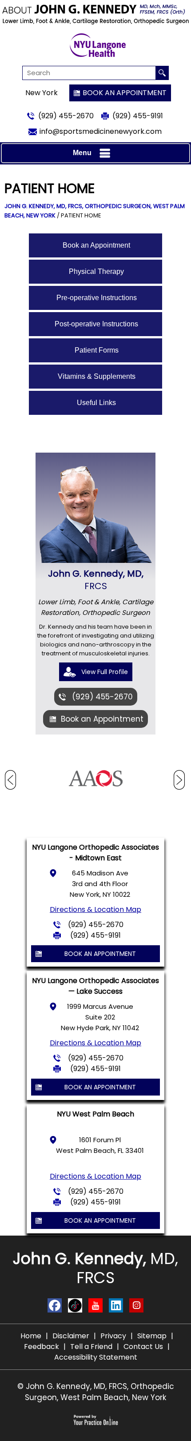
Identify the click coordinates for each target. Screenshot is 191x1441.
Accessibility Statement (95, 1357)
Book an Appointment (125, 93)
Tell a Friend (91, 1346)
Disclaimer (70, 1336)
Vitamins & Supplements (96, 376)
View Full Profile (104, 671)
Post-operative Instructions (96, 324)
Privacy (113, 1336)
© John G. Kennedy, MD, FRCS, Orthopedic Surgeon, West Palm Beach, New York (95, 1392)
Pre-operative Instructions (96, 297)
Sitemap (152, 1336)
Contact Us (143, 1346)
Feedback (41, 1346)
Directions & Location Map (95, 909)
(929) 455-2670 (66, 116)
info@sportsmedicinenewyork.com (101, 131)
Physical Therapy (96, 271)
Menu (82, 153)
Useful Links (96, 402)
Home (30, 1336)
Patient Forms (97, 350)
